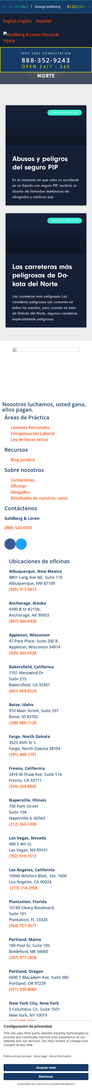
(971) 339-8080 (22, 989)
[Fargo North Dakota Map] (46, 233)
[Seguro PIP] (46, 125)
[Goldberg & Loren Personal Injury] (34, 38)
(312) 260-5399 (22, 824)
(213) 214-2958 (24, 887)
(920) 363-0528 (22, 653)
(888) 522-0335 (18, 527)
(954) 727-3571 (22, 925)
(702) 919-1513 (22, 856)
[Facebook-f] (10, 544)
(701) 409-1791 (22, 754)
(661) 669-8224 (22, 690)
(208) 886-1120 (22, 722)
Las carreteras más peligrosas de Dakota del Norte (42, 275)
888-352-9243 (46, 60)
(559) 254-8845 (22, 786)
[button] (87, 37)
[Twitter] (21, 544)
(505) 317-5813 (22, 589)
